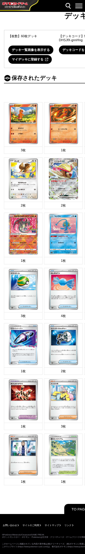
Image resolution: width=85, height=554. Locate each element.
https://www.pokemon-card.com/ (32, 546)
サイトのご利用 (31, 525)
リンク (68, 525)
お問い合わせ (10, 525)
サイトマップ (52, 525)
